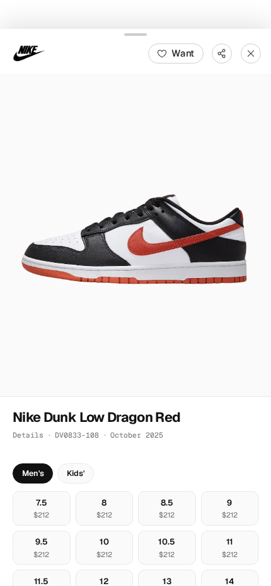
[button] (135, 235)
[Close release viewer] (251, 53)
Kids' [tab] (75, 473)
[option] (42, 507)
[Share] (222, 53)
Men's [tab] (33, 473)
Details (28, 435)
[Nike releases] (29, 52)
